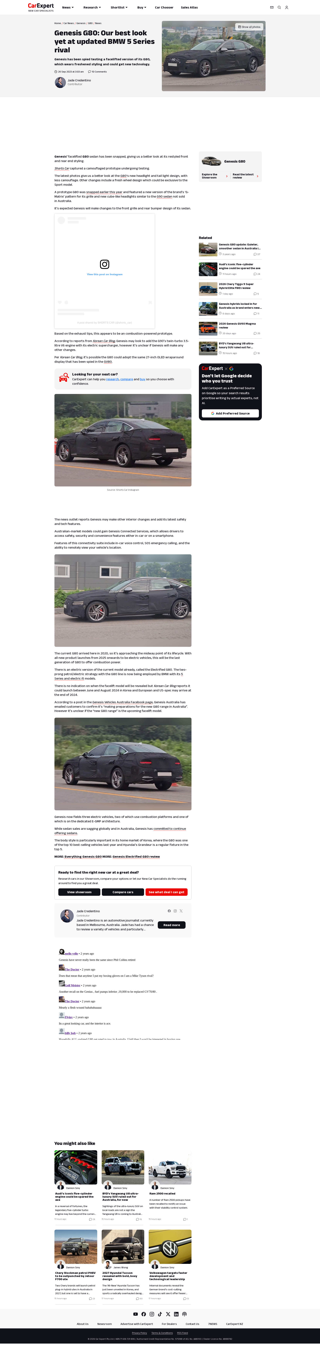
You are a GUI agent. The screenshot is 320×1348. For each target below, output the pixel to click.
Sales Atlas (189, 7)
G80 (90, 23)
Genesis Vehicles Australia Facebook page (122, 702)
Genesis (81, 23)
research (112, 379)
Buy (140, 7)
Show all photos (251, 27)
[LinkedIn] (176, 1314)
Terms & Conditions (162, 1332)
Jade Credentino (79, 80)
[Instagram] (152, 1314)
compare (126, 379)
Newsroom (104, 1323)
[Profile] (286, 7)
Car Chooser (164, 7)
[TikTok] (160, 1314)
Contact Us (192, 1323)
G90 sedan (164, 196)
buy (142, 379)
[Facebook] (143, 1314)
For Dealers (169, 1323)
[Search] (279, 7)
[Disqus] (123, 993)
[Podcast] (184, 1314)
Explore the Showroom (209, 176)
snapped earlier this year (104, 192)
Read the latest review (243, 176)
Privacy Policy (139, 1332)
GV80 (108, 361)
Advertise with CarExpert (137, 1323)
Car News (69, 23)
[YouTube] (135, 1314)
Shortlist (117, 7)
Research (91, 7)
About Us (83, 1323)
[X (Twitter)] (168, 1314)
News (66, 7)
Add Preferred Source (233, 413)
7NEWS (212, 1323)
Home (57, 23)
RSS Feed (182, 1332)
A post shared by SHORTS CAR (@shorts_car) (104, 322)
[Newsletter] (272, 7)
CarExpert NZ (234, 1323)
